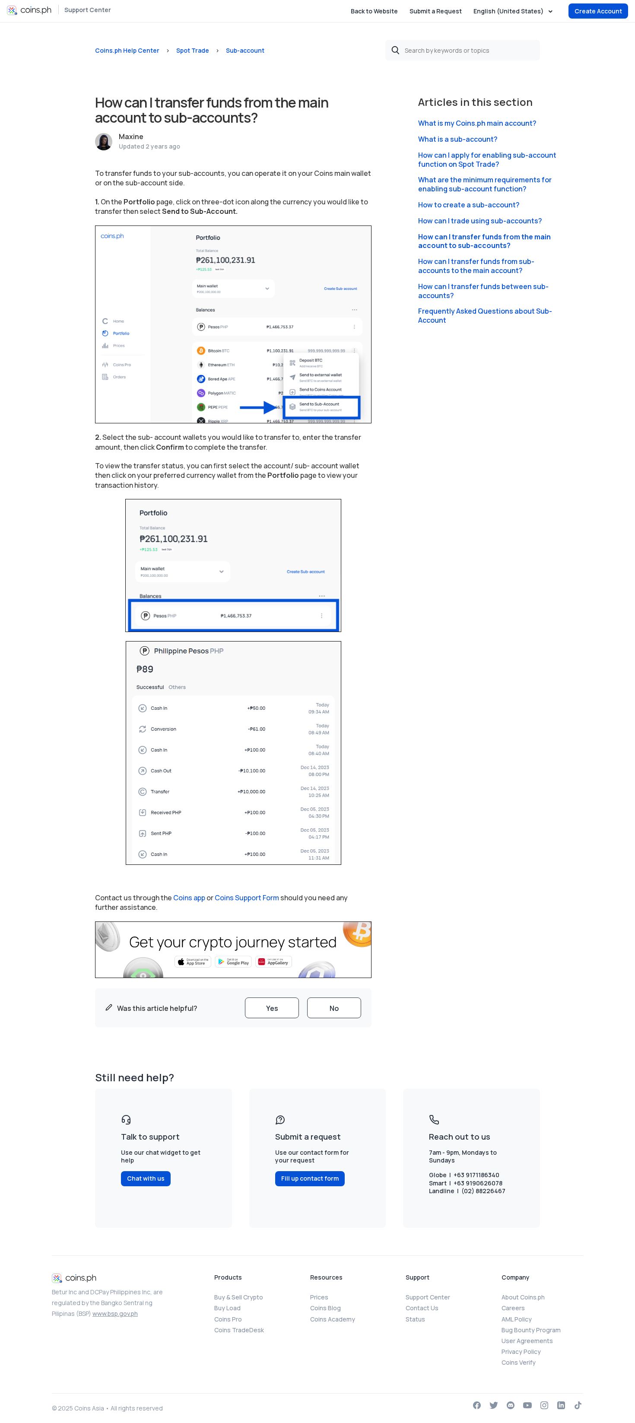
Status (415, 1319)
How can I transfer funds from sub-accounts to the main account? (476, 266)
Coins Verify (519, 1362)
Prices (319, 1297)
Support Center (87, 10)
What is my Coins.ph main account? (477, 123)
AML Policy (517, 1319)
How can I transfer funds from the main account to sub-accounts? (484, 241)
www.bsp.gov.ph (115, 1313)
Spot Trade (192, 50)
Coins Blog (325, 1308)
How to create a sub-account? (469, 205)
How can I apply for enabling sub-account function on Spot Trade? (487, 160)
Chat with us (146, 1178)
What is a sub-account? (458, 139)
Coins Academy (332, 1319)
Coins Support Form (247, 897)
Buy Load (227, 1308)
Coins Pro (228, 1319)
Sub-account (245, 50)
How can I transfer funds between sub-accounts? (483, 291)
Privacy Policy (521, 1351)
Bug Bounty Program (531, 1330)
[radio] (272, 1007)
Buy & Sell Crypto (238, 1297)
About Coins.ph (523, 1297)
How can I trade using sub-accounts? (480, 221)
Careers (513, 1308)
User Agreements (527, 1341)
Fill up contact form (310, 1178)
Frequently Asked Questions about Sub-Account (485, 316)
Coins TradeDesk (239, 1330)
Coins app (189, 897)
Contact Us (422, 1308)
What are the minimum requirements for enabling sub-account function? (485, 184)
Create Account (598, 11)
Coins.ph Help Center (127, 50)
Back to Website (374, 11)
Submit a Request (436, 11)
